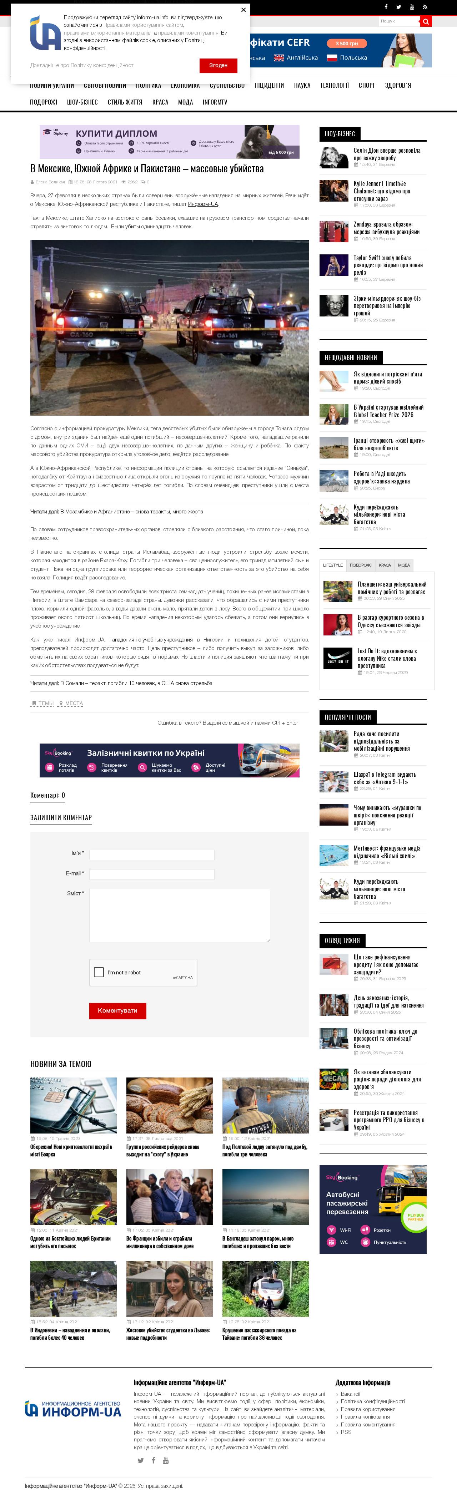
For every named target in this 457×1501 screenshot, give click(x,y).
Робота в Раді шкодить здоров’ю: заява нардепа (382, 477)
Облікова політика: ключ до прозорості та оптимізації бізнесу (385, 1039)
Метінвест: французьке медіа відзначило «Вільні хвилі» (387, 852)
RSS (346, 1432)
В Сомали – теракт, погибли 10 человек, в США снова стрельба (136, 683)
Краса (160, 102)
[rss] (425, 7)
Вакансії (350, 1394)
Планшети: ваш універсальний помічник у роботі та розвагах (392, 588)
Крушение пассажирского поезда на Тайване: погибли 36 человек (259, 1334)
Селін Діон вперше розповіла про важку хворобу (387, 154)
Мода (185, 102)
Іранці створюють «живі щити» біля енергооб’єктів (389, 444)
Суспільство (227, 85)
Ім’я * (78, 853)
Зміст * (75, 893)
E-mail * (75, 873)
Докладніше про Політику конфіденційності (82, 65)
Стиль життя (125, 102)
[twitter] (399, 7)
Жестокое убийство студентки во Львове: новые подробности (168, 1334)
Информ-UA (203, 204)
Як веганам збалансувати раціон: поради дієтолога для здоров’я (387, 1080)
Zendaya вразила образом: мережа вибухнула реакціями (387, 228)
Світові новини (105, 85)
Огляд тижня (342, 941)
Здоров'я (398, 85)
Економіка (185, 85)
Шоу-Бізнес (82, 102)
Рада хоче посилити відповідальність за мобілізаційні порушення (382, 741)
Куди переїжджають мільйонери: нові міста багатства (379, 515)
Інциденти (269, 85)
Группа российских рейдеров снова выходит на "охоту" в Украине (163, 1150)
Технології (334, 85)
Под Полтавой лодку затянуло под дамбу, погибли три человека (264, 1150)
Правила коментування (368, 1425)
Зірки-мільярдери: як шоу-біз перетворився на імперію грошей (387, 306)
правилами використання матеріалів (107, 33)
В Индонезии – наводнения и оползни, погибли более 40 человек (70, 1334)
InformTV (215, 102)
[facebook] (386, 7)
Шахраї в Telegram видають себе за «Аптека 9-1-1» (385, 778)
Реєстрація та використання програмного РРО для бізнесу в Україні (389, 1120)
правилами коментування (188, 33)
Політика (148, 85)
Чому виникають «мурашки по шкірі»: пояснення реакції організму (387, 815)
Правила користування (368, 1409)
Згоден (218, 65)
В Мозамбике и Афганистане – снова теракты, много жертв (131, 511)
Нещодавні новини (351, 358)
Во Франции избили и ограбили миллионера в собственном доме (160, 1242)
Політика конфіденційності (373, 1401)
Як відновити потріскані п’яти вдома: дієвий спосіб (388, 378)
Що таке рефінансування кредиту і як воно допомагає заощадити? (386, 965)
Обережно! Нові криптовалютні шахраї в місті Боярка (71, 1150)
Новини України (52, 85)
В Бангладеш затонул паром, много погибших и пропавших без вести (258, 1242)
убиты (132, 226)
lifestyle (333, 565)
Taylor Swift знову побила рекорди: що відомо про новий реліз (388, 265)
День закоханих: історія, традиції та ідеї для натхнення (389, 1001)
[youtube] (412, 7)
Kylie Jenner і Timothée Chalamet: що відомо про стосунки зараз (382, 191)
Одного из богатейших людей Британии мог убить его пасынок (70, 1242)
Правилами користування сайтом (143, 25)
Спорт (367, 85)
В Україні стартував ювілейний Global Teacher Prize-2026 (388, 411)
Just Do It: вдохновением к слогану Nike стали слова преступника (387, 659)
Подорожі (43, 102)
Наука (302, 85)
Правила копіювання (365, 1417)
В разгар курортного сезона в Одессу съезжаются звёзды (391, 621)
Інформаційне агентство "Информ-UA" (71, 1486)
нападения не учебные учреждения (151, 640)
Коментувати (117, 1011)
